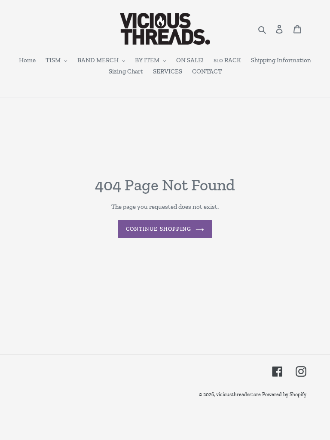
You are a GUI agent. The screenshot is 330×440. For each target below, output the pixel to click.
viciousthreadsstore (238, 394)
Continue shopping (158, 229)
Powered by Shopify (284, 394)
